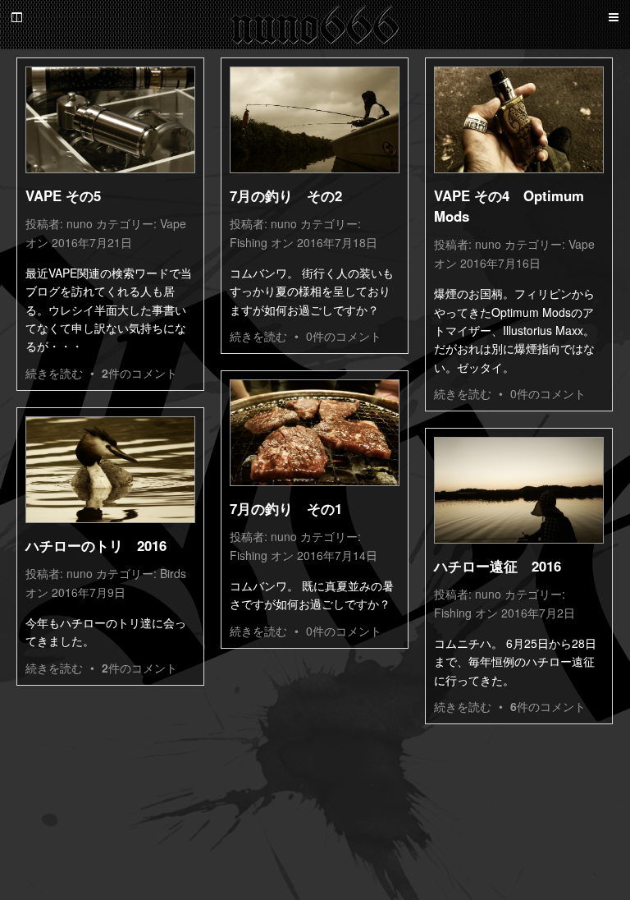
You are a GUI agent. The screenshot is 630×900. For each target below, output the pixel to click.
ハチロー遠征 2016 (497, 566)
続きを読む (54, 373)
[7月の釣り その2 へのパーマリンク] (314, 120)
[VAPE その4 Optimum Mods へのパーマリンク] (519, 120)
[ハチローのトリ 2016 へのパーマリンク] (110, 469)
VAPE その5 (63, 195)
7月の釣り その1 (286, 508)
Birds (173, 573)
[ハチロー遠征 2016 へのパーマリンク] (519, 490)
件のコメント (139, 373)
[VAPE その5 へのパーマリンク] (110, 120)
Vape (173, 223)
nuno (79, 223)
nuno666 (315, 24)
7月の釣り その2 (286, 195)
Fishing (248, 242)
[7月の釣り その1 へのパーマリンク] (314, 432)
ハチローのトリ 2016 (96, 545)
